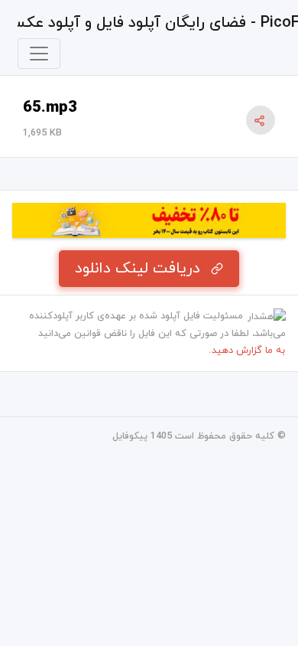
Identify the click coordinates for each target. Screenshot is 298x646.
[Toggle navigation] (39, 53)
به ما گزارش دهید (248, 350)
